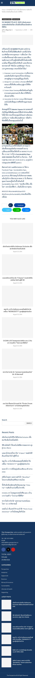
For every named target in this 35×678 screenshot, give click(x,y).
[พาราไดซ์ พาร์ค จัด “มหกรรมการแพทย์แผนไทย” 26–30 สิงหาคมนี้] (17, 359)
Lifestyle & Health (6, 589)
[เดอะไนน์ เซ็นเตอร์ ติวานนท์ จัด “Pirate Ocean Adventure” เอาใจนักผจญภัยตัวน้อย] (17, 390)
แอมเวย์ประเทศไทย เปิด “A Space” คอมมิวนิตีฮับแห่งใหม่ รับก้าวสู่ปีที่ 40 (17, 279)
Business (4, 579)
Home (3, 9)
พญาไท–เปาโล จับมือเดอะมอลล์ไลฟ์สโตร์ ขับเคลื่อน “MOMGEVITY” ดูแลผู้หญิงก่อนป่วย (18, 310)
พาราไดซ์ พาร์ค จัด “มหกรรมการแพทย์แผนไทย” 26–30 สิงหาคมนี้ (17, 373)
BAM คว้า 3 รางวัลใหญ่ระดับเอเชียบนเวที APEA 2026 (22, 651)
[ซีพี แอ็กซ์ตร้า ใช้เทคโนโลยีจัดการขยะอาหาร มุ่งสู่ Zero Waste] (6, 616)
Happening (4, 592)
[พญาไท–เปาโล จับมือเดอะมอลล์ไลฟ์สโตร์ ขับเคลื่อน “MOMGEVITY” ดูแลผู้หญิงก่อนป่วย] (17, 296)
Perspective (5, 569)
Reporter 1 (9, 30)
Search (4, 420)
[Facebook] (3, 550)
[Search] (33, 3)
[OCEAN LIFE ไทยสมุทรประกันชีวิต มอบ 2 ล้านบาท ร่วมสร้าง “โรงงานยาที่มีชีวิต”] (17, 327)
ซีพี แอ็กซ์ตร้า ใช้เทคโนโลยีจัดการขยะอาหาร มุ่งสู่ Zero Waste (22, 616)
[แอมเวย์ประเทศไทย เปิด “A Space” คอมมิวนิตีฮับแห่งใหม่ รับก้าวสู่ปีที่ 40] (17, 264)
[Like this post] (11, 205)
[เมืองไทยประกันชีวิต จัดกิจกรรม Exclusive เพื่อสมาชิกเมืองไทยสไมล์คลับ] (17, 233)
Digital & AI (4, 575)
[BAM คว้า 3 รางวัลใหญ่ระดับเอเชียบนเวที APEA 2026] (6, 651)
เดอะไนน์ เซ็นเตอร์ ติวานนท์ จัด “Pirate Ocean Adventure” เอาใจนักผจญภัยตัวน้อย (17, 404)
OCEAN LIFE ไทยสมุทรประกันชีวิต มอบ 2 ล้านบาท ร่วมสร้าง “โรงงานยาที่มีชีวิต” (17, 342)
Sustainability (5, 585)
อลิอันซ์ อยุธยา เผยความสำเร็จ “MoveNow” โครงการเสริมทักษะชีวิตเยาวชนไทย (22, 662)
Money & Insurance (7, 582)
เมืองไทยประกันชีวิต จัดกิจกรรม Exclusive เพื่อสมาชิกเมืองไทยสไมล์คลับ (17, 247)
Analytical (4, 572)
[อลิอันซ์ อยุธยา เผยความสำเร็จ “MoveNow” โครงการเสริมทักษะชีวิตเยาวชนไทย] (6, 662)
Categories (6, 565)
